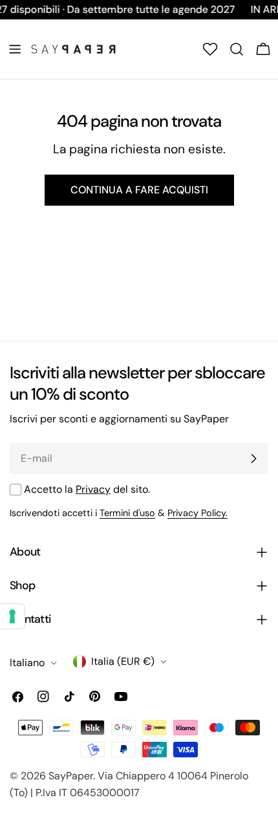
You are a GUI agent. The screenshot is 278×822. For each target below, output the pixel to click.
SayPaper (70, 776)
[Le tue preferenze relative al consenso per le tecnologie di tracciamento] (12, 616)
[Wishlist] (210, 49)
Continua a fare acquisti (139, 190)
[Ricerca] (237, 49)
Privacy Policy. (197, 513)
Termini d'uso (127, 513)
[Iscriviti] (253, 458)
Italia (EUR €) (123, 661)
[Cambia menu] (15, 49)
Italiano (27, 662)
